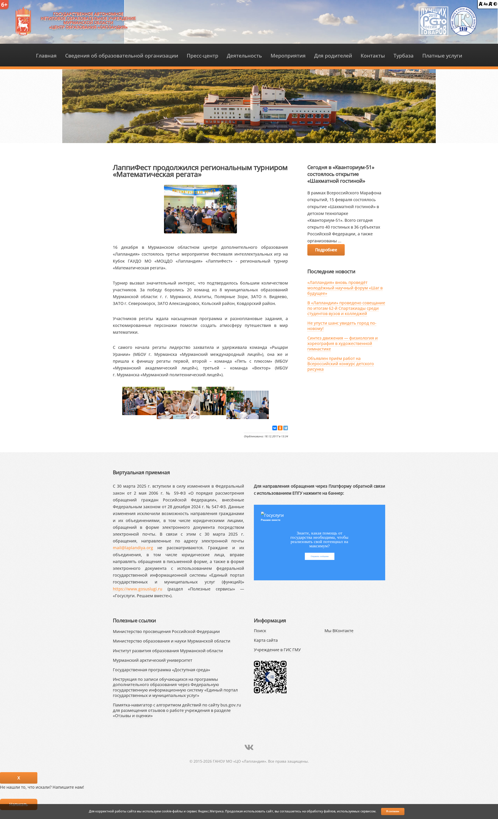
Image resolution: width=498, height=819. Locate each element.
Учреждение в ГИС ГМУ (277, 649)
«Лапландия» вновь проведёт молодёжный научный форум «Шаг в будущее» (345, 287)
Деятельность (244, 55)
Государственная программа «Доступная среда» (161, 669)
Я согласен (392, 811)
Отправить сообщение (320, 556)
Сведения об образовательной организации (121, 55)
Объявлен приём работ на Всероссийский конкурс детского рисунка (340, 363)
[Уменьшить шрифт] (481, 4)
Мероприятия (288, 55)
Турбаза (404, 55)
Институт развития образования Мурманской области (168, 650)
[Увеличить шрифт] (490, 4)
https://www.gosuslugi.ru (137, 589)
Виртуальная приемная (141, 472)
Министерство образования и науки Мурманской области (171, 641)
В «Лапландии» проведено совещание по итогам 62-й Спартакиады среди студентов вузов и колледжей (346, 308)
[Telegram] (285, 428)
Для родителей (333, 55)
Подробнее (326, 249)
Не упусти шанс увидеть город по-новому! (341, 325)
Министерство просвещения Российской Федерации (166, 631)
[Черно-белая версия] (495, 4)
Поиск (260, 630)
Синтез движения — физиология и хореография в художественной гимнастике (342, 343)
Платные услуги (442, 55)
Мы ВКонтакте (338, 630)
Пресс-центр (202, 55)
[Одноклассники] (280, 428)
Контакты (373, 55)
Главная (46, 55)
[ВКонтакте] (274, 428)
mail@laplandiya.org (133, 547)
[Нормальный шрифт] (485, 4)
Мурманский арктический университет (152, 660)
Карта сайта (266, 640)
